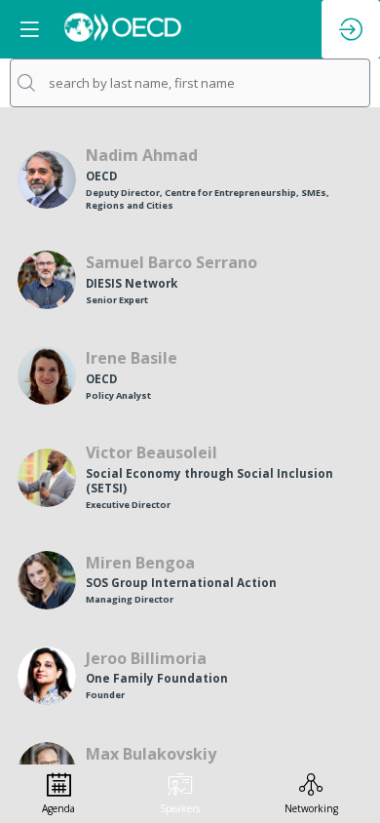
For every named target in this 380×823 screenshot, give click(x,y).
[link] (58, 793)
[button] (29, 29)
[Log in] (351, 29)
